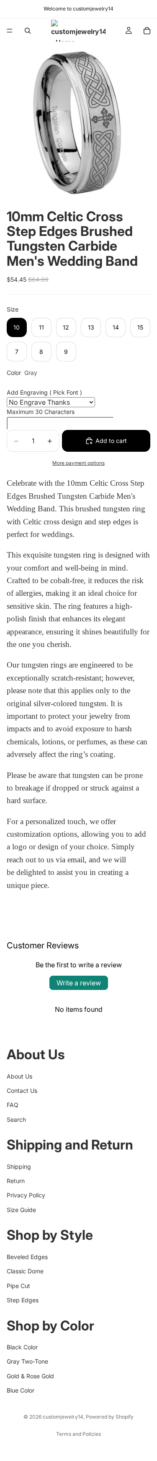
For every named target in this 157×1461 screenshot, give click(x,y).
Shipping (19, 1166)
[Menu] (9, 30)
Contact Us (22, 1090)
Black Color (22, 1347)
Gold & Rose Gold (30, 1376)
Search (16, 1119)
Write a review (79, 983)
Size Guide (21, 1209)
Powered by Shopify (110, 1417)
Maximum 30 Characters (41, 411)
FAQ (12, 1104)
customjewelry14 (63, 1417)
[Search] (27, 30)
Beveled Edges (27, 1256)
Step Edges (23, 1300)
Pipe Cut (18, 1285)
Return (16, 1180)
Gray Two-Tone (27, 1361)
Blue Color (20, 1390)
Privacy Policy (26, 1195)
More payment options (78, 463)
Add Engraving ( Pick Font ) (44, 392)
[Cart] (147, 30)
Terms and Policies (78, 1434)
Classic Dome (25, 1271)
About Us (19, 1076)
